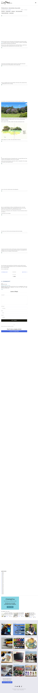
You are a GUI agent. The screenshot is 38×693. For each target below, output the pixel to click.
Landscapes (8, 11)
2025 (3, 592)
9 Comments (8, 616)
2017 (3, 583)
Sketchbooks (15, 650)
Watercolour (3, 623)
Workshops (27, 650)
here (2, 42)
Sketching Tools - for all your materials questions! (10, 566)
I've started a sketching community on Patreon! (10, 495)
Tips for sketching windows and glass (9, 613)
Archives (15, 689)
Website (2, 315)
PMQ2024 (13, 11)
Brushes (14, 623)
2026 (3, 593)
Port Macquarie (19, 11)
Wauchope (11, 13)
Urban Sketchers (16, 664)
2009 (3, 573)
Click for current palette (5, 391)
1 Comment (9, 9)
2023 (3, 590)
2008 (3, 572)
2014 (3, 579)
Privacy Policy (22, 689)
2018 (3, 584)
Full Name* (2, 306)
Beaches (3, 11)
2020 (3, 586)
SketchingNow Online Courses (17, 368)
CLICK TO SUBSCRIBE (14, 331)
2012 (3, 577)
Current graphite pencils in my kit (20, 613)
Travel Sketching (5, 13)
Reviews (26, 664)
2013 (3, 578)
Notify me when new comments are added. (7, 326)
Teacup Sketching (28, 636)
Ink (13, 636)
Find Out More (19, 405)
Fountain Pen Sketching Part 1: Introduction (32, 614)
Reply (2, 289)
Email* (2, 310)
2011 (3, 576)
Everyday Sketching (4, 650)
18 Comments (20, 616)
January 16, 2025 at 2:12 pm (5, 285)
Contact (18, 689)
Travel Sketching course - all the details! (9, 531)
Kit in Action (27, 623)
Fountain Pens (3, 636)
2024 (3, 591)
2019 (3, 585)
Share (26, 9)
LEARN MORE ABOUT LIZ (6, 370)
